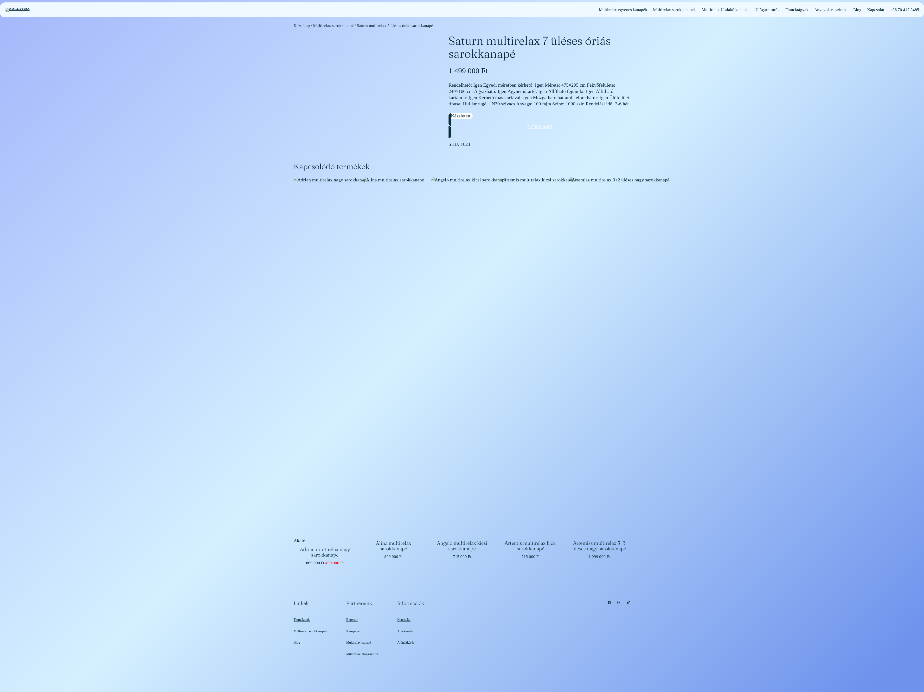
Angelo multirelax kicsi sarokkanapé (462, 545)
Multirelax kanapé (358, 642)
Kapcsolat (404, 620)
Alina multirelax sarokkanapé (393, 545)
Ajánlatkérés (405, 642)
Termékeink (302, 620)
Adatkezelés (405, 631)
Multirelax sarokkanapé (333, 25)
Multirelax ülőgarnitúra (362, 654)
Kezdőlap (302, 25)
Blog (297, 642)
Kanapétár (353, 631)
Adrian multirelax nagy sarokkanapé (325, 552)
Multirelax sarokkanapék (310, 631)
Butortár (352, 620)
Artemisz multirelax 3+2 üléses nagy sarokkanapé (599, 545)
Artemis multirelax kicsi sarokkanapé (531, 545)
